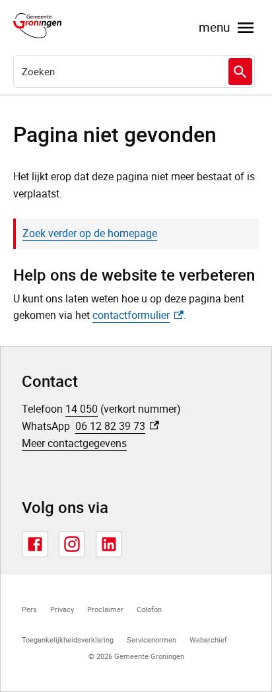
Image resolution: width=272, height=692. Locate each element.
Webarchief (208, 639)
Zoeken (240, 71)
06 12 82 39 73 (117, 426)
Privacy (62, 609)
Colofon (149, 609)
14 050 (81, 408)
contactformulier (138, 315)
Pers (29, 609)
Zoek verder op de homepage (89, 233)
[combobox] (134, 71)
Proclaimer (105, 609)
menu (214, 27)
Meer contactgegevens (74, 443)
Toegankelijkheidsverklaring (68, 639)
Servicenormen (151, 639)
